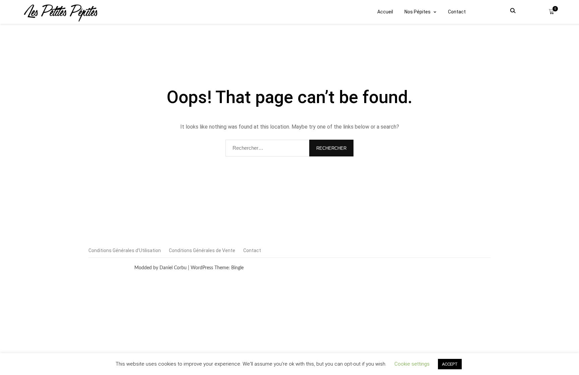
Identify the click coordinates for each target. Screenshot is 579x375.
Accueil (385, 11)
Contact (457, 11)
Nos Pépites (417, 11)
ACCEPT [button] (450, 364)
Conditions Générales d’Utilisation (124, 250)
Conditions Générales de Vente (202, 250)
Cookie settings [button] (412, 364)
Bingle (237, 268)
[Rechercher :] (267, 148)
